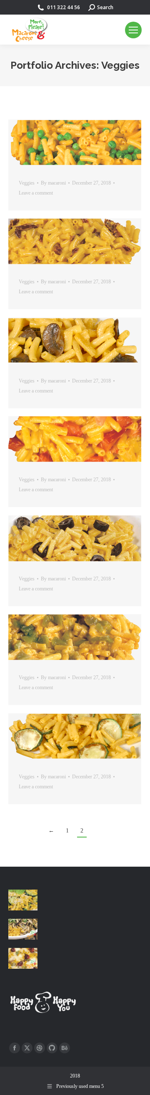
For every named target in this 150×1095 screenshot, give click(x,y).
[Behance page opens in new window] (64, 1047)
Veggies (27, 183)
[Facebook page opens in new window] (14, 1047)
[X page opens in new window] (27, 1047)
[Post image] (23, 900)
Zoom (64, 142)
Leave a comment (36, 193)
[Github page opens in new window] (52, 1047)
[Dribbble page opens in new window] (39, 1047)
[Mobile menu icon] (133, 30)
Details (86, 142)
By (53, 183)
